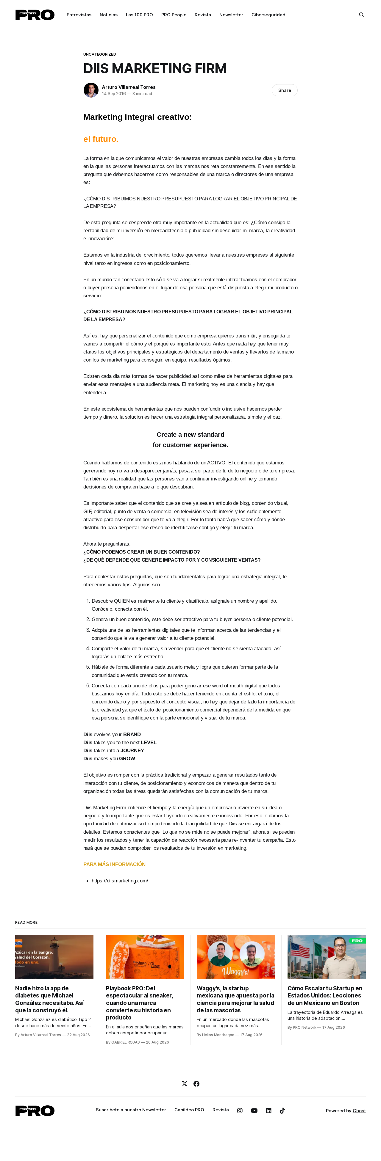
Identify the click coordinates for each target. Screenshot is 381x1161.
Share (284, 90)
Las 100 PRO (139, 15)
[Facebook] (196, 1084)
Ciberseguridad (268, 15)
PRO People (173, 15)
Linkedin (268, 1111)
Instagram (240, 1111)
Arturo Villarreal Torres (129, 87)
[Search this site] (361, 15)
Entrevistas (79, 15)
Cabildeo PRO (189, 1110)
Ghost (359, 1110)
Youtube (254, 1111)
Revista (203, 15)
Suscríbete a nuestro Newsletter (131, 1110)
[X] (185, 1084)
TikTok (282, 1111)
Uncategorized (99, 54)
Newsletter (231, 15)
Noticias (109, 15)
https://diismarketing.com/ (120, 881)
